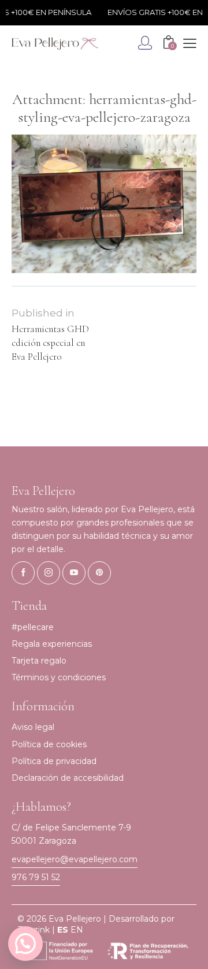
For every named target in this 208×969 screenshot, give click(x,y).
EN (76, 930)
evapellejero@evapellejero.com (75, 859)
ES (62, 930)
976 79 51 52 (36, 877)
